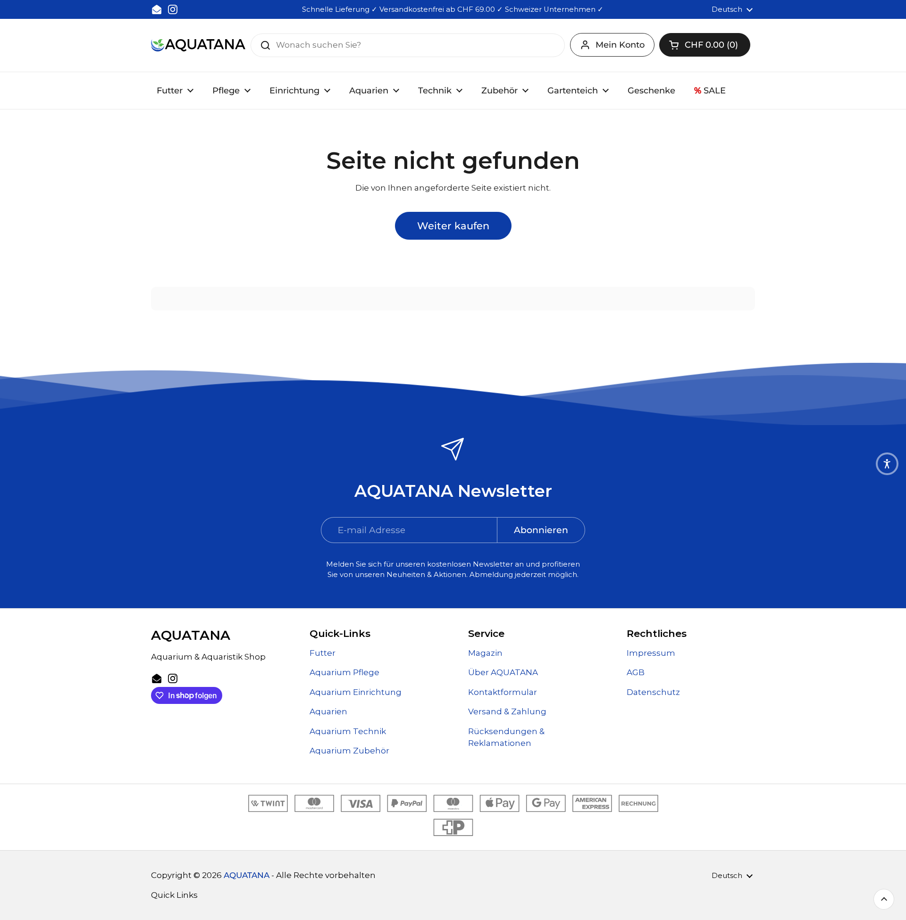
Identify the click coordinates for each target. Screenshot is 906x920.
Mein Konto (620, 45)
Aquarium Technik (348, 731)
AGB (636, 672)
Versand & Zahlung (507, 711)
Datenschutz (653, 692)
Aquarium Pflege (344, 672)
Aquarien (328, 711)
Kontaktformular (502, 692)
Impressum (651, 653)
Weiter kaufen (453, 225)
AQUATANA (246, 875)
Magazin (485, 653)
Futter (323, 653)
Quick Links (174, 895)
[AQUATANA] (198, 45)
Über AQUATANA (503, 672)
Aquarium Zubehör (349, 750)
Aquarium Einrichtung (356, 692)
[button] (704, 45)
